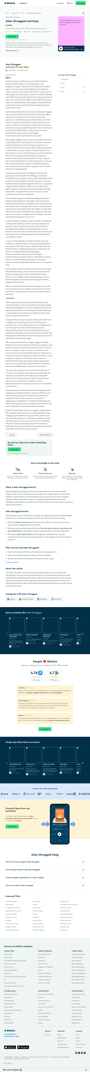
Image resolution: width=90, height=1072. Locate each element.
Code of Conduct (81, 1044)
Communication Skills (44, 983)
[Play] (61, 48)
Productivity (41, 960)
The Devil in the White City (45, 1007)
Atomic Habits (8, 954)
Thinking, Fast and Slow (10, 970)
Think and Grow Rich (10, 983)
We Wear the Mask (65, 920)
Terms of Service (34, 1057)
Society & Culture (27, 599)
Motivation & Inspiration (44, 973)
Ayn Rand (9, 25)
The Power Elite (64, 901)
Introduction (64, 79)
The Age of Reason (38, 923)
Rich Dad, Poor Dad (9, 964)
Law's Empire (36, 901)
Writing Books (8, 997)
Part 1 (62, 83)
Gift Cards (60, 1041)
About (77, 1034)
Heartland (8, 920)
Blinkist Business (61, 1038)
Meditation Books (9, 1000)
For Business (60, 3)
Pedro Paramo (37, 908)
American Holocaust (11, 901)
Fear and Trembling (11, 914)
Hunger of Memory (11, 927)
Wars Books (7, 1020)
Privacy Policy (45, 1057)
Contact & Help (61, 1044)
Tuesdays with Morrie (44, 1000)
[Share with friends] (83, 13)
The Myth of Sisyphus (44, 1020)
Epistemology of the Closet (13, 911)
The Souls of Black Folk (44, 1013)
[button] (45, 862)
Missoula (35, 904)
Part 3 (65, 91)
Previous (12, 435)
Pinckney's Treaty (38, 911)
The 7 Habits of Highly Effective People (15, 960)
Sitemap (17, 1057)
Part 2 (65, 87)
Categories (22, 3)
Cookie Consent (55, 1057)
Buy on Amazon (13, 562)
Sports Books (8, 1013)
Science (40, 970)
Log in (71, 3)
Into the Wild (41, 1004)
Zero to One (7, 973)
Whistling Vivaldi (64, 927)
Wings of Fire (64, 930)
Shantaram (36, 917)
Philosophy (43, 599)
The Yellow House (65, 911)
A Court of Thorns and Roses (46, 994)
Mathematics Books (9, 1004)
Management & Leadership (45, 967)
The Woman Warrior (65, 908)
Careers (78, 1038)
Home (7, 13)
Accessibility (65, 1057)
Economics (57, 599)
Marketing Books (9, 1023)
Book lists (47, 1034)
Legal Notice (24, 1057)
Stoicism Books (8, 1007)
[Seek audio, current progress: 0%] (71, 49)
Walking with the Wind (66, 917)
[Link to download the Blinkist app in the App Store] (10, 1047)
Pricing (59, 1034)
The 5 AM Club (8, 957)
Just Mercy (41, 997)
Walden (40, 1010)
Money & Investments (44, 980)
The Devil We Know (38, 927)
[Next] (82, 634)
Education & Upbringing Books (13, 1010)
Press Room (79, 1047)
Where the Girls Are (65, 923)
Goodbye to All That (11, 917)
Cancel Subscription (63, 1047)
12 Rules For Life (8, 967)
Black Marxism (9, 904)
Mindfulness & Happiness (45, 976)
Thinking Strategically (66, 914)
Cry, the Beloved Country (13, 908)
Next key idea (44, 435)
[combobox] (10, 1063)
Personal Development (44, 954)
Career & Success (43, 964)
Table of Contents (11, 50)
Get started (80, 3)
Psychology (41, 957)
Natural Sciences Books (10, 994)
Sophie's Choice (37, 920)
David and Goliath (43, 1016)
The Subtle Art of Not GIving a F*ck (14, 986)
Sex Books (7, 1016)
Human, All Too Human (12, 923)
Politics (22, 13)
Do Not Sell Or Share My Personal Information (17, 1059)
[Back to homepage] (9, 3)
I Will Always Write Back (12, 930)
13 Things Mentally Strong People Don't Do (15, 978)
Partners (78, 1041)
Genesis (40, 1023)
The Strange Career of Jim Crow (69, 904)
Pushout (35, 914)
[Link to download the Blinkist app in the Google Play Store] (23, 1047)
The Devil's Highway (38, 930)
